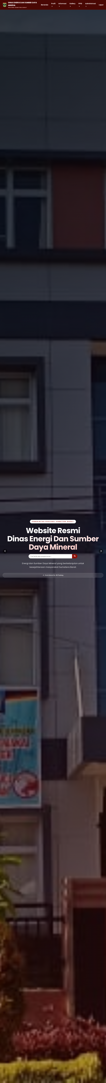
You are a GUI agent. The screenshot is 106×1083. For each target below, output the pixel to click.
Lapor (101, 5)
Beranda (44, 5)
